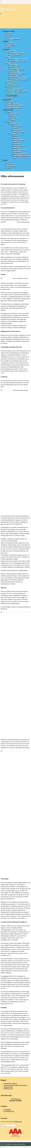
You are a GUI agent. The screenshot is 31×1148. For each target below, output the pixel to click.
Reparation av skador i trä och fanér (19, 79)
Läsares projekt (14, 124)
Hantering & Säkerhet (9, 31)
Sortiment (5, 41)
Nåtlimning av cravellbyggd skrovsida (20, 59)
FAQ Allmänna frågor (12, 103)
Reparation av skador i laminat (14, 89)
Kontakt (5, 160)
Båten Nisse (13, 118)
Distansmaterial (11, 43)
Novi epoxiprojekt (18, 130)
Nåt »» (8, 57)
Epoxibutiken (7, 1109)
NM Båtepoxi (7, 8)
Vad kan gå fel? (11, 97)
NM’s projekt (13, 134)
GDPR (8, 168)
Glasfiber (9, 47)
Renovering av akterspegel (20, 154)
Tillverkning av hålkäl (15, 75)
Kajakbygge (16, 148)
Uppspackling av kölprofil (17, 69)
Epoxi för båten (11, 45)
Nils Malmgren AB (9, 1111)
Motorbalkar (10, 87)
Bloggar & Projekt (8, 110)
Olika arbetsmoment (12, 95)
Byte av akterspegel (12, 83)
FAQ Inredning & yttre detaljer (15, 108)
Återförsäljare (10, 164)
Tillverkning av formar (12, 93)
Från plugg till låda (18, 146)
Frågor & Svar (7, 99)
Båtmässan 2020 (8, 1087)
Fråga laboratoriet (11, 166)
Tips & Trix (6, 49)
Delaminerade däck (12, 81)
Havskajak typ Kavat (18, 132)
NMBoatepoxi (18, 1121)
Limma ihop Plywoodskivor (17, 53)
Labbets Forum (14, 114)
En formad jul (16, 144)
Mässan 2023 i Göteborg (10, 1083)
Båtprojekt (9, 122)
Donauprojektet (17, 126)
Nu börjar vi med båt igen (20, 150)
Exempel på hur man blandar (17, 73)
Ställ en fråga (10, 101)
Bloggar (9, 112)
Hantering (9, 35)
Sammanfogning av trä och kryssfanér (20, 77)
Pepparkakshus (17, 152)
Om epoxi (9, 33)
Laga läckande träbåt (15, 55)
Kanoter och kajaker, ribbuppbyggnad (16, 91)
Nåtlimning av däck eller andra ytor (19, 61)
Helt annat (12, 120)
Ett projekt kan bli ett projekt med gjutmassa (15, 1085)
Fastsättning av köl (15, 65)
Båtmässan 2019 (8, 1088)
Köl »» (8, 63)
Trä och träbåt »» (11, 51)
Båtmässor (12, 116)
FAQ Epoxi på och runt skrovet (15, 105)
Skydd (8, 37)
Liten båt (15, 128)
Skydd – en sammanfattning (14, 39)
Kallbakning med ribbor (13, 85)
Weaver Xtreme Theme (19, 1144)
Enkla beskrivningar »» (13, 71)
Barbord (15, 136)
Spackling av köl (14, 67)
